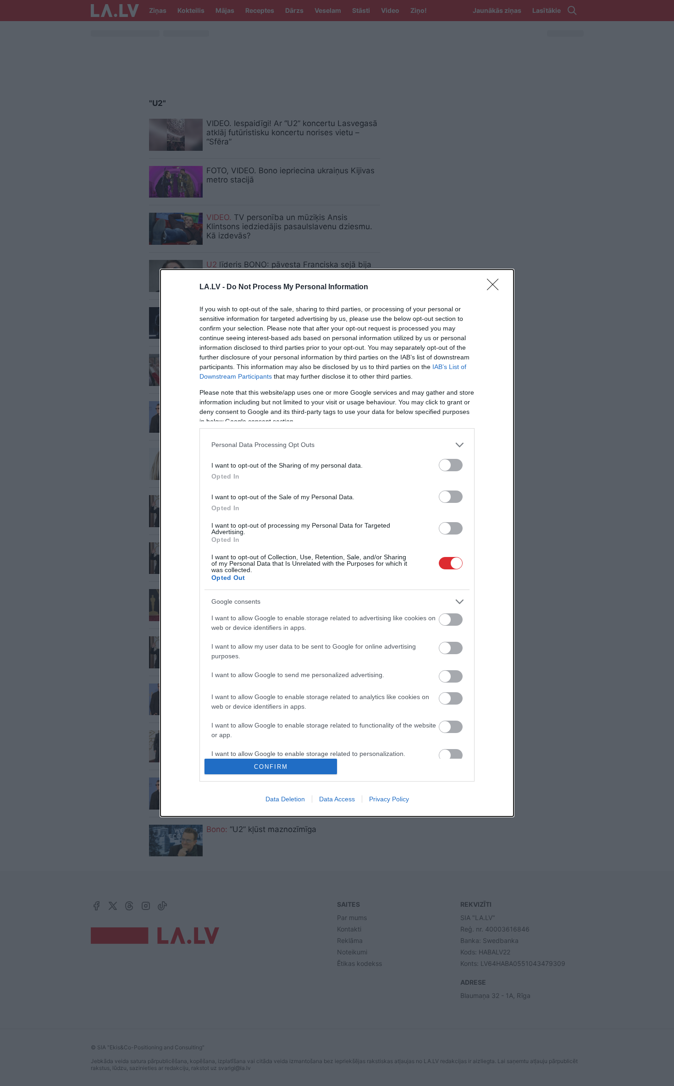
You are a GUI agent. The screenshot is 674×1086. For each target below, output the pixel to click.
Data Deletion (285, 799)
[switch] (451, 465)
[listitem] (337, 445)
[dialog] (337, 543)
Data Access (337, 799)
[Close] (495, 287)
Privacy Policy (389, 799)
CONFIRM (271, 766)
